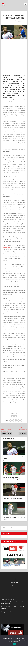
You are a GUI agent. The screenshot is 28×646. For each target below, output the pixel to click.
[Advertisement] (14, 53)
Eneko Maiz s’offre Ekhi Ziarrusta (12, 498)
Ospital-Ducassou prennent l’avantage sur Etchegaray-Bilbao (12, 478)
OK (14, 643)
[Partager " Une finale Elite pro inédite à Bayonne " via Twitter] (15, 416)
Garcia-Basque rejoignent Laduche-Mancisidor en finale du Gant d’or (13, 602)
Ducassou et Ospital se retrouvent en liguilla (14, 457)
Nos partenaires (14, 582)
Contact (14, 586)
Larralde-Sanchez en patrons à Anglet (14, 517)
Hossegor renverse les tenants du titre (10, 612)
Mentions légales (14, 579)
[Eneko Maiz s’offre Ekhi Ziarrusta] (14, 489)
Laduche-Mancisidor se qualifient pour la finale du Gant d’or (13, 607)
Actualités (15, 21)
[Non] (26, 640)
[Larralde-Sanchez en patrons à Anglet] (14, 508)
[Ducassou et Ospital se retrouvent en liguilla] (14, 448)
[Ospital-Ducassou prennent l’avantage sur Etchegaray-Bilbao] (14, 468)
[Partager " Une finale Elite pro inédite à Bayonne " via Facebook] (12, 416)
